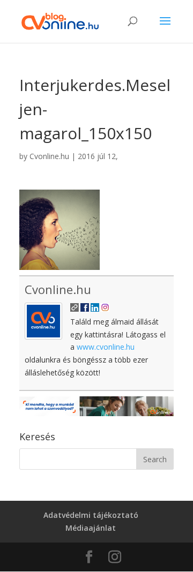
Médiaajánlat (90, 528)
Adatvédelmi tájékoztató (90, 515)
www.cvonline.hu (106, 347)
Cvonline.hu (49, 156)
